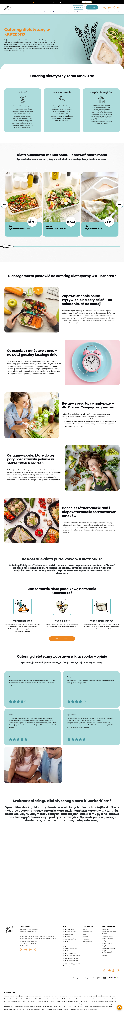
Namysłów (7, 1006)
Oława (44, 1001)
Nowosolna (87, 1001)
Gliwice (87, 1006)
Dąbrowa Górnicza (52, 1006)
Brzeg (110, 1004)
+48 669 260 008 (31, 931)
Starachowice (104, 1004)
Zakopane (37, 1009)
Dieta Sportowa (68, 934)
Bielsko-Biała (8, 1009)
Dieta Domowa (68, 944)
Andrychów (73, 1009)
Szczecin (6, 996)
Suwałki (48, 996)
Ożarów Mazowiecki (57, 998)
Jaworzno (108, 1006)
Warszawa (43, 998)
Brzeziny (30, 1004)
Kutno (66, 1004)
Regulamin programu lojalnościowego (108, 951)
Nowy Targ (43, 1009)
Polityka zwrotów (107, 938)
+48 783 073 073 (34, 929)
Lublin (28, 1001)
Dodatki (85, 936)
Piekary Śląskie (72, 1006)
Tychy (91, 1006)
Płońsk (19, 1001)
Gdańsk (12, 996)
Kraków (19, 1009)
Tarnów (24, 1009)
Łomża (43, 996)
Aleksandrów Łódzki (73, 1001)
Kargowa (81, 996)
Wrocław (38, 1001)
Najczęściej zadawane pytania (109, 932)
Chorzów (32, 1006)
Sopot (21, 996)
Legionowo (72, 998)
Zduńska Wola (14, 1004)
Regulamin (105, 946)
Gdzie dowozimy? (107, 936)
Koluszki (35, 1004)
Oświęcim (66, 1009)
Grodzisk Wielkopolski (22, 998)
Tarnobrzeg (80, 1009)
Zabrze (44, 1006)
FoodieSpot (78, 12)
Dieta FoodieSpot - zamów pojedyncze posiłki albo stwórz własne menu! (71, 965)
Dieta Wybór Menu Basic (70, 960)
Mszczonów (96, 998)
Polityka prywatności (108, 941)
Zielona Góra (74, 996)
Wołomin (49, 998)
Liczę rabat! (86, 2)
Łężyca (86, 996)
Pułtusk (24, 1001)
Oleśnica (33, 1001)
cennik (96, 567)
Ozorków (113, 1001)
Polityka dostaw (107, 943)
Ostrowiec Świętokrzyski (80, 1004)
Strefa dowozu (55, 12)
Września (6, 998)
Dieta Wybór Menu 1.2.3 (70, 958)
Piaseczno (79, 998)
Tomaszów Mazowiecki (57, 1004)
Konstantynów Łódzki (104, 1001)
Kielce (70, 1004)
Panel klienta (78, 7)
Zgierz (52, 1001)
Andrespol (57, 1001)
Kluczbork (115, 1004)
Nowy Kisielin (92, 996)
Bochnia (61, 1009)
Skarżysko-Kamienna (93, 1004)
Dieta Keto (66, 941)
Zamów (92, 7)
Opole (12, 1006)
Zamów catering (62, 638)
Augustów (38, 996)
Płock (84, 998)
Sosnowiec (38, 1006)
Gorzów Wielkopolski (63, 996)
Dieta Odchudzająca (69, 931)
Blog (67, 12)
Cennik (42, 12)
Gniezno (12, 998)
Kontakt (117, 12)
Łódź (48, 1001)
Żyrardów (103, 998)
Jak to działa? (104, 12)
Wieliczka (55, 1009)
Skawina (49, 1009)
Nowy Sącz (30, 1009)
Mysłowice (102, 1006)
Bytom (65, 1006)
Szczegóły (23, 234)
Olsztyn (26, 996)
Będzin (60, 1006)
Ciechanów (13, 1001)
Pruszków (89, 998)
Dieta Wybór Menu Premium (71, 955)
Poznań (99, 996)
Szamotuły (105, 996)
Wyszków (114, 998)
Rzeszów (86, 1009)
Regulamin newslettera (109, 948)
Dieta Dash (66, 950)
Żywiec (14, 1009)
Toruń (37, 998)
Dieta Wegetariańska (69, 939)
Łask (20, 1004)
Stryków (24, 1004)
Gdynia (17, 996)
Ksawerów (94, 1001)
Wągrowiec (112, 996)
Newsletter (105, 929)
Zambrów (54, 996)
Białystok (31, 996)
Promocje (90, 12)
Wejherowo (93, 1009)
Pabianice (64, 1001)
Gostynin (6, 1001)
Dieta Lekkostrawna (69, 953)
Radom (109, 998)
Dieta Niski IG (67, 936)
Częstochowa (19, 1006)
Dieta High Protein (68, 929)
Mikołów (95, 1006)
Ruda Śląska (80, 1006)
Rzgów (81, 1001)
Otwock (66, 998)
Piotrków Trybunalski (44, 1004)
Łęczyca (6, 1004)
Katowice (26, 1006)
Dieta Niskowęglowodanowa (70, 947)
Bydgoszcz (32, 998)
